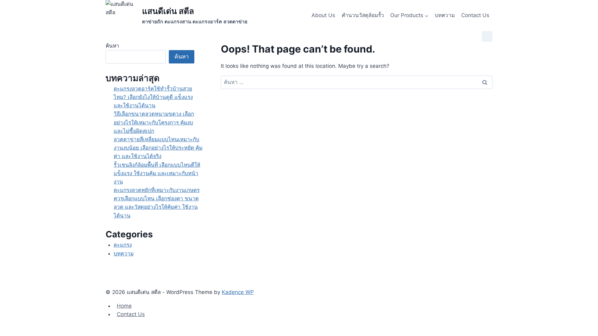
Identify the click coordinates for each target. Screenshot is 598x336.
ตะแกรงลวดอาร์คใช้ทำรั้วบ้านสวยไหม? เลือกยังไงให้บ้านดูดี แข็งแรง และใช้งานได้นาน (153, 97)
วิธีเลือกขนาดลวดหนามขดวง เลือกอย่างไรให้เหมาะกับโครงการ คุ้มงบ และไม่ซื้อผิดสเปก (154, 122)
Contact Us (475, 15)
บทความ (445, 15)
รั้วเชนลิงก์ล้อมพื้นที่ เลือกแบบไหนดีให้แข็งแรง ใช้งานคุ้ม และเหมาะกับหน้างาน (157, 173)
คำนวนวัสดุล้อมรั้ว (363, 15)
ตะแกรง (123, 245)
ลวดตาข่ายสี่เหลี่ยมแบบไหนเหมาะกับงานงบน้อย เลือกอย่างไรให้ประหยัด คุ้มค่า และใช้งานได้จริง (158, 147)
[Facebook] (487, 36)
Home (124, 306)
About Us (323, 15)
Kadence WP (238, 292)
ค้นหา (112, 46)
